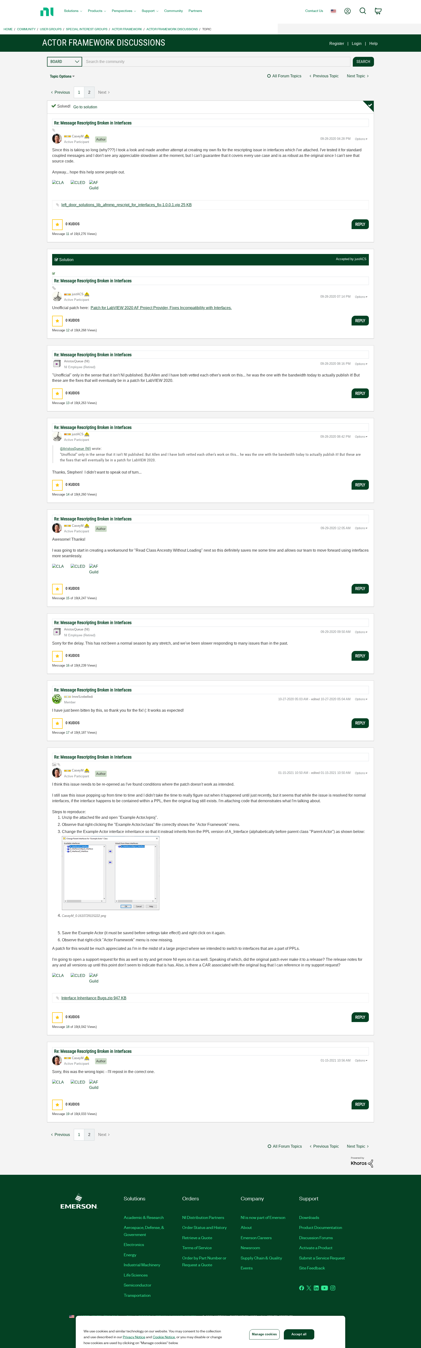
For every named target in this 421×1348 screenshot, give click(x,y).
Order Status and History (204, 1227)
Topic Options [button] (60, 76)
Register (336, 43)
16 (67, 665)
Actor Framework (127, 29)
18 (67, 1027)
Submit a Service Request (322, 1257)
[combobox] (216, 62)
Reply (360, 224)
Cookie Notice (164, 1336)
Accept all (298, 1334)
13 (67, 403)
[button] (57, 225)
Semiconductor (137, 1284)
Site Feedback (312, 1267)
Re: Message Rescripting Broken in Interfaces (93, 122)
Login (357, 43)
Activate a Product (316, 1247)
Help (373, 43)
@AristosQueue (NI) (75, 448)
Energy (130, 1254)
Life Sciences (136, 1274)
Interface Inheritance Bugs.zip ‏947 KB (93, 998)
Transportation (137, 1295)
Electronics (134, 1244)
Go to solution (85, 107)
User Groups (51, 29)
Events (247, 1267)
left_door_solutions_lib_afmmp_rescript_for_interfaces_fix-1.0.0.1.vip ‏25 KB (126, 205)
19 (67, 1114)
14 (67, 494)
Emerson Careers (256, 1237)
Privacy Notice (134, 1336)
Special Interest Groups (86, 29)
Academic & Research (144, 1217)
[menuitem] (73, 12)
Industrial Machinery (142, 1264)
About (246, 1227)
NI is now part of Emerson (263, 1217)
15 (67, 598)
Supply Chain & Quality (261, 1257)
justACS (360, 259)
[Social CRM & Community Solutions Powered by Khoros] (362, 1162)
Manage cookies (264, 1334)
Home (8, 29)
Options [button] (360, 139)
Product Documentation (320, 1227)
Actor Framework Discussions (172, 29)
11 (67, 234)
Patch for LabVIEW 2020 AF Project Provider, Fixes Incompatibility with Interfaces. (161, 308)
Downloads (309, 1217)
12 (67, 330)
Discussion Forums (316, 1237)
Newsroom (250, 1247)
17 (67, 732)
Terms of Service (197, 1247)
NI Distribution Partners (203, 1217)
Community (26, 29)
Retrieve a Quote (197, 1237)
